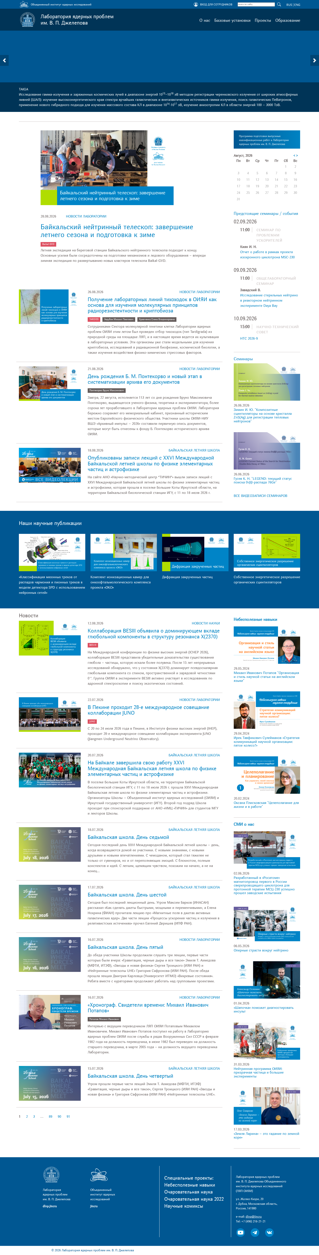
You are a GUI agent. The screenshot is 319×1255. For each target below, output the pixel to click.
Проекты (263, 20)
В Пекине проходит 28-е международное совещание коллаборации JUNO (148, 710)
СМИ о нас (244, 824)
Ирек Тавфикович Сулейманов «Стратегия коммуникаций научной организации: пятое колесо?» (266, 742)
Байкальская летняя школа (194, 450)
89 (50, 1116)
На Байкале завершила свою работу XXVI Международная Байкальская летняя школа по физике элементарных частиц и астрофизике (152, 768)
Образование (287, 20)
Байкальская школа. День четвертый (130, 1076)
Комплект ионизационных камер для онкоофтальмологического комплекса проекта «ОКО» (120, 582)
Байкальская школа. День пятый (125, 947)
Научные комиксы (183, 1206)
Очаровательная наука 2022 (194, 1199)
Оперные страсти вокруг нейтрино (261, 950)
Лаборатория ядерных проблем (77, 19)
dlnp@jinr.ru (254, 1216)
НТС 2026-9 (249, 338)
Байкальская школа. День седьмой (128, 837)
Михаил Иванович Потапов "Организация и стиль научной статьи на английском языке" (266, 677)
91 (68, 1116)
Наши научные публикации (50, 523)
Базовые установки (232, 20)
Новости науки (206, 623)
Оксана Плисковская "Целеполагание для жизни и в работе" (266, 805)
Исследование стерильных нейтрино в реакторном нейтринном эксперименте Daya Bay (269, 300)
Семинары (243, 359)
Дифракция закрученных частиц (187, 577)
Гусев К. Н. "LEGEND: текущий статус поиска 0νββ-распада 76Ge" (263, 480)
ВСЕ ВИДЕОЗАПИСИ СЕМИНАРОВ (260, 496)
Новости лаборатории (86, 216)
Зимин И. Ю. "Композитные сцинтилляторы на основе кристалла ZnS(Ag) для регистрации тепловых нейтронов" (263, 415)
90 (59, 1116)
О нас (204, 20)
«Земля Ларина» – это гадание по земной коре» (266, 1136)
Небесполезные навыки (255, 619)
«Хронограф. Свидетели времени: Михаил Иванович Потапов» (148, 1008)
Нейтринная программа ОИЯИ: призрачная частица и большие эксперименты (259, 1073)
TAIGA (23, 89)
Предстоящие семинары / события (266, 213)
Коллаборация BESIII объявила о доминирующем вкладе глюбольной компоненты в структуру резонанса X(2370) (154, 634)
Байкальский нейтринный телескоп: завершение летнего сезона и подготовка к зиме (117, 231)
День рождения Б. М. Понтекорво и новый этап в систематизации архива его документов (145, 379)
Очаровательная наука (188, 1192)
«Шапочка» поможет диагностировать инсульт (264, 1010)
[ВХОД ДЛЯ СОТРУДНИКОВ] (196, 4)
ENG (297, 5)
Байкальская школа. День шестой (127, 895)
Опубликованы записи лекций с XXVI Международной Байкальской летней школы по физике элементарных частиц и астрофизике (151, 464)
